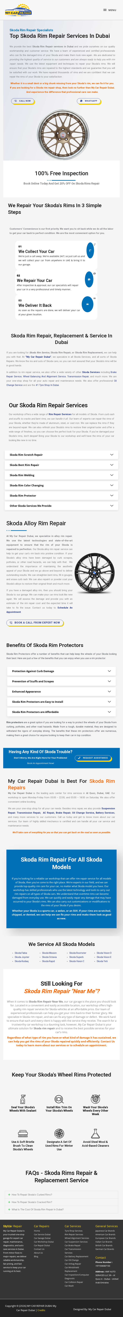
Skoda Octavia (49, 957)
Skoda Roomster (77, 953)
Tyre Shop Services (73, 1230)
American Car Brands (105, 1234)
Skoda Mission (49, 953)
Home (37, 1230)
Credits (41, 1310)
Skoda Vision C (76, 961)
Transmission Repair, (29, 812)
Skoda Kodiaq (22, 961)
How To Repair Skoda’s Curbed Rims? (32, 1194)
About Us (38, 1252)
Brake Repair (63, 812)
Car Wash (69, 1285)
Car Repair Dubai (42, 1245)
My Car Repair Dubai (102, 87)
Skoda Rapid (48, 961)
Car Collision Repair (74, 1282)
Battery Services (105, 812)
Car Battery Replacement (76, 1256)
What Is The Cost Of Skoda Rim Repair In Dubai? (38, 1209)
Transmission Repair (78, 376)
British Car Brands (103, 1245)
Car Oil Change (72, 1260)
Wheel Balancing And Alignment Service (44, 376)
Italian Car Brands (103, 1241)
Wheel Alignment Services (77, 1238)
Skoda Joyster (22, 957)
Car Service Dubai (42, 1234)
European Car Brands (105, 1238)
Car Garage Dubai (42, 1238)
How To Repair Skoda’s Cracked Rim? (32, 1202)
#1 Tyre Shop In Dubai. (47, 385)
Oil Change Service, (83, 812)
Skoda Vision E (104, 957)
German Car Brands (104, 1249)
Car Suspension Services (76, 1241)
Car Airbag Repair (73, 1263)
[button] (61, 1194)
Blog (36, 1256)
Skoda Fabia (21, 953)
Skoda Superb (76, 957)
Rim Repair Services (74, 1234)
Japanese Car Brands (105, 1230)
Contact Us (39, 1249)
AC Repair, (49, 812)
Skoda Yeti (102, 961)
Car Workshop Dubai (44, 1241)
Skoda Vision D (104, 953)
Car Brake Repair (72, 1245)
